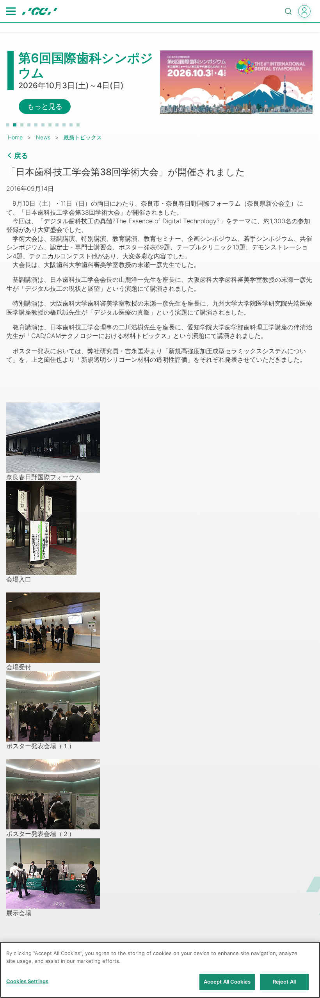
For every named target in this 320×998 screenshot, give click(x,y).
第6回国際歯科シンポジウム (85, 65)
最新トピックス (83, 137)
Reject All (284, 981)
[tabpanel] (160, 82)
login (304, 11)
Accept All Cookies (227, 981)
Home (15, 137)
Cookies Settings (27, 981)
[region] (160, 970)
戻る (21, 155)
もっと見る (44, 106)
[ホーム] (39, 11)
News (43, 137)
